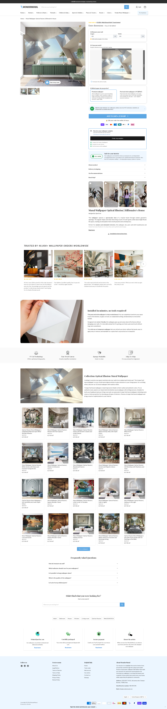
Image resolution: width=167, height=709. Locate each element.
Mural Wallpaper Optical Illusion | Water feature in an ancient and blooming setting (108, 537)
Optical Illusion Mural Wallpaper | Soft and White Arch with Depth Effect (31, 502)
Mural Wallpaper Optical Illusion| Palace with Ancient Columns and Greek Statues (82, 431)
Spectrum (98, 213)
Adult (55, 618)
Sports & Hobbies (77, 13)
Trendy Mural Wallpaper (122, 13)
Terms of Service (57, 670)
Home (22, 18)
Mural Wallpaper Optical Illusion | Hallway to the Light (134, 501)
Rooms (101, 13)
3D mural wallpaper (101, 384)
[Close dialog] (165, 706)
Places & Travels (91, 13)
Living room (85, 618)
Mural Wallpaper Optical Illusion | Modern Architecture (57, 466)
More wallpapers (83, 549)
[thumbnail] (34, 91)
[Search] (126, 7)
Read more (92, 230)
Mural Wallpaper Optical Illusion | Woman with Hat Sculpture (57, 430)
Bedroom (62, 618)
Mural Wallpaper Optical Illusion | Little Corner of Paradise (82, 501)
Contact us (87, 675)
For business (142, 13)
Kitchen (76, 618)
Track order (87, 668)
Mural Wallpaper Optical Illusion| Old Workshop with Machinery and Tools (134, 466)
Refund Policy (56, 680)
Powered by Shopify (25, 704)
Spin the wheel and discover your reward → (83, 707)
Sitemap (86, 677)
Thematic (53, 13)
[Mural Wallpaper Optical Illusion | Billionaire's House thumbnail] (23, 91)
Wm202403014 (109, 618)
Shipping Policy (56, 675)
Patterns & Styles (41, 13)
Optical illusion (96, 618)
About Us (55, 665)
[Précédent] (23, 264)
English (125, 697)
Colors (109, 13)
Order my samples (117, 138)
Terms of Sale (56, 673)
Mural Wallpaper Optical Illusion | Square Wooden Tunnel (57, 501)
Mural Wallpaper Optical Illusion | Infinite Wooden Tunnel (57, 536)
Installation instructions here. (118, 233)
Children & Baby (64, 13)
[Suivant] (143, 264)
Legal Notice (55, 668)
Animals (30, 13)
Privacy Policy (56, 677)
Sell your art (87, 670)
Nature (22, 13)
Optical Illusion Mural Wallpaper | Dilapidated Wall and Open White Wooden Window (31, 431)
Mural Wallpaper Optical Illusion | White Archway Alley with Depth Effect (108, 431)
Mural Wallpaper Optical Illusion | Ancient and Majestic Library (108, 466)
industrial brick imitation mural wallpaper (112, 390)
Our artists (87, 673)
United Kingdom (138, 697)
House (70, 618)
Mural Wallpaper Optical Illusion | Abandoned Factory (82, 466)
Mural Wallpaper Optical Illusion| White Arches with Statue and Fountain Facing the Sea (31, 466)
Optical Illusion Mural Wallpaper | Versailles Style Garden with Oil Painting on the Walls (134, 537)
